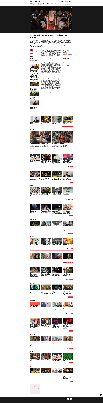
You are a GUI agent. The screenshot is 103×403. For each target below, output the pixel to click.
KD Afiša (33, 351)
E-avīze (42, 398)
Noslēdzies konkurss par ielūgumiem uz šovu (67, 326)
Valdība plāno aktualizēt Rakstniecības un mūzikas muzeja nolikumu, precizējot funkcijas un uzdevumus (46, 228)
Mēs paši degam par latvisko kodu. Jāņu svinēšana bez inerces (46, 375)
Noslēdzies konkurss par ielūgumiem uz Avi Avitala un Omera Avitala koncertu (35, 326)
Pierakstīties (69, 65)
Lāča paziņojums (45, 259)
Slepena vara (66, 259)
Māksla (32, 185)
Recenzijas (33, 283)
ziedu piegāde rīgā (33, 386)
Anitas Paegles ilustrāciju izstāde (56, 360)
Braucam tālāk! (34, 259)
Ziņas (32, 152)
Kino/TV (32, 236)
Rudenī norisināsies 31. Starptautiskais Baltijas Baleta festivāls (34, 375)
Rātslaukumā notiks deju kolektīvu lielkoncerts (56, 375)
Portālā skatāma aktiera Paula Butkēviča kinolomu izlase (34, 245)
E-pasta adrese (65, 62)
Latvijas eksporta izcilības (34, 4)
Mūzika (32, 170)
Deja (32, 366)
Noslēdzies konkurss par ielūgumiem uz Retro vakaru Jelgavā (46, 325)
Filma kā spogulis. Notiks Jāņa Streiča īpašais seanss (34, 98)
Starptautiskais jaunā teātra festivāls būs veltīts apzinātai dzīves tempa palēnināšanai (67, 212)
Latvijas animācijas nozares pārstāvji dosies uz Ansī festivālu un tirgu (67, 245)
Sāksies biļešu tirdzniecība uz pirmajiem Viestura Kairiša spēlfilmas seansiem (57, 245)
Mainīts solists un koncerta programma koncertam (35, 178)
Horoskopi (38, 398)
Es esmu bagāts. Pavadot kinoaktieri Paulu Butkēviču (45, 245)
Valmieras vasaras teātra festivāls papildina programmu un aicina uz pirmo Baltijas (57, 212)
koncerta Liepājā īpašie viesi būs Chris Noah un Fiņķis (46, 178)
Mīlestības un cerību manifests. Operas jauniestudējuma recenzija (56, 292)
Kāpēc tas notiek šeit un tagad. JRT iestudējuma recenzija (46, 292)
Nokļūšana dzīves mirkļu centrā (56, 123)
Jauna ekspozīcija (39, 143)
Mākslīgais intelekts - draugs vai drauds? (52, 3)
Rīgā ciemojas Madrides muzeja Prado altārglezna (35, 344)
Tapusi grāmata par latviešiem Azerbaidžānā (67, 309)
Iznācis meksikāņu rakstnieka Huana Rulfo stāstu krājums (34, 309)
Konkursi (33, 316)
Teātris (32, 202)
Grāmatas (33, 300)
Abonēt (66, 1)
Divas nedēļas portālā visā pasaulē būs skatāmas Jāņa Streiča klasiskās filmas (34, 107)
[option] (51, 19)
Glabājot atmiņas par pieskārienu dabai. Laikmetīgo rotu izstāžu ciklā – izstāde (67, 195)
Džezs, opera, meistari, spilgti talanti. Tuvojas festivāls (67, 178)
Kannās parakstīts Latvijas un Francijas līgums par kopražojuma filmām (34, 70)
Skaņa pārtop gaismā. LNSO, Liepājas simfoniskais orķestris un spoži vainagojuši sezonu (67, 293)
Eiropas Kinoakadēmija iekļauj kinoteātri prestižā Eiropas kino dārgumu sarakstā (34, 88)
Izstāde (58, 143)
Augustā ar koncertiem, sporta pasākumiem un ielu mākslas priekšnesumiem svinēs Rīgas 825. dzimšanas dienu (67, 162)
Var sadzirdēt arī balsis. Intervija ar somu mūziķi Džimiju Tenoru (67, 274)
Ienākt (71, 1)
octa (38, 388)
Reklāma (52, 398)
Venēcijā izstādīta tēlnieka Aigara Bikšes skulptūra (45, 194)
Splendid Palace (32, 61)
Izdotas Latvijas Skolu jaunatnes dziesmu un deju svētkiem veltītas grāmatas (45, 309)
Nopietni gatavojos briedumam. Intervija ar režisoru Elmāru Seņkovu (56, 275)
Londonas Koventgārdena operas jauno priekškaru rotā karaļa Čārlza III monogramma (46, 162)
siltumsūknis (37, 392)
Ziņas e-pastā (47, 398)
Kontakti (57, 398)
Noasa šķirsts (55, 259)
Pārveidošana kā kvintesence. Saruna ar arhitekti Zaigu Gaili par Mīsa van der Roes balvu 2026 (35, 275)
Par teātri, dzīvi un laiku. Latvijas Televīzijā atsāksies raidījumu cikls (46, 211)
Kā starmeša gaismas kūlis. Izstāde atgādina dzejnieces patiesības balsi (68, 229)
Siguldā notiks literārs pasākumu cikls (34, 228)
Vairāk (69, 166)
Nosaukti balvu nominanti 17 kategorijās (34, 211)
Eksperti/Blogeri (34, 252)
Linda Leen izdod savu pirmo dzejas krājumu (57, 309)
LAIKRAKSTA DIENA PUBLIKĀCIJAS (37, 114)
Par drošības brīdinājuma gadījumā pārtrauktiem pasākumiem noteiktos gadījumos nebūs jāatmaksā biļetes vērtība (56, 162)
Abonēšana (32, 398)
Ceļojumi (33, 334)
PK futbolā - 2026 (40, 4)
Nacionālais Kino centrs (33, 60)
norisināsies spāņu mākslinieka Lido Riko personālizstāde (35, 194)
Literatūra (33, 219)
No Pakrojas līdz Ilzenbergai (67, 342)
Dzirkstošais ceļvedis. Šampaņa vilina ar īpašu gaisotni (56, 343)
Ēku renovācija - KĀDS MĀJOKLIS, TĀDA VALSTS (40, 3)
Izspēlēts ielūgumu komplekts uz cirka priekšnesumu (56, 326)
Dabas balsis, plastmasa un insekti (67, 123)
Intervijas (33, 265)
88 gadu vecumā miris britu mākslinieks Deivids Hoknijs (56, 194)
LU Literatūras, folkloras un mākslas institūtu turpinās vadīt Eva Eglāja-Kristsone (56, 228)
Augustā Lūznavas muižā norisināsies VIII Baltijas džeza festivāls (56, 178)
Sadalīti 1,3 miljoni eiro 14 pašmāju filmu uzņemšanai (34, 79)
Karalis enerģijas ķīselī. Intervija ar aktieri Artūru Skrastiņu (45, 274)
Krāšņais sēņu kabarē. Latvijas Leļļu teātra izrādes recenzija (35, 292)
